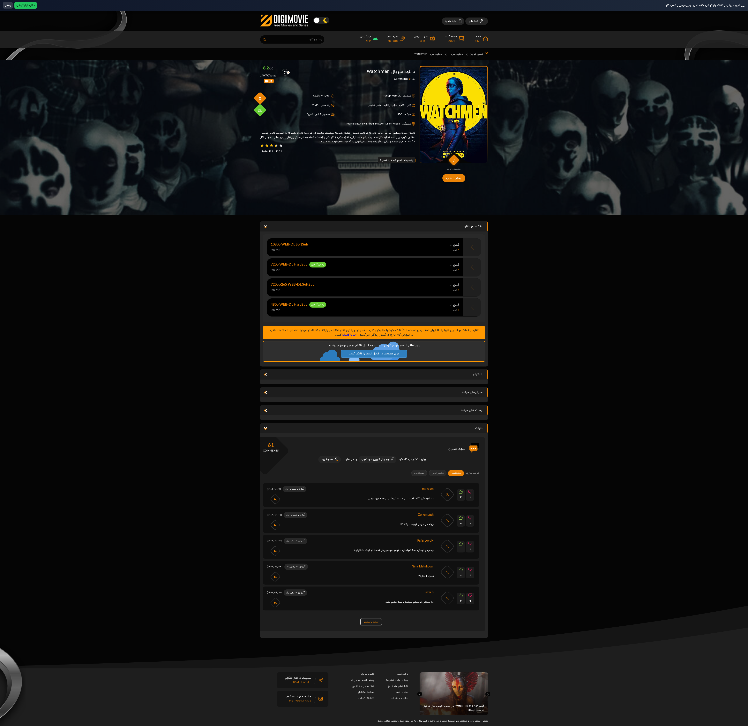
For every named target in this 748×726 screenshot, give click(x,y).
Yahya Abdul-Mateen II (373, 124)
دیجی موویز (476, 54)
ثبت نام (474, 21)
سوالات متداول (366, 692)
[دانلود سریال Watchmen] (453, 115)
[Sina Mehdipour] (447, 572)
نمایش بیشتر (371, 622)
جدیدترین (456, 473)
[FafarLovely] (447, 546)
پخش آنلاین (453, 178)
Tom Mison (393, 124)
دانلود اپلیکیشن (25, 5)
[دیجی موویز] (284, 29)
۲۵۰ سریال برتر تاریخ (363, 686)
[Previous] (419, 694)
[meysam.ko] (447, 494)
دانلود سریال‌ (367, 674)
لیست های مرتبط (471, 410)
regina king (353, 124)
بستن (8, 5)
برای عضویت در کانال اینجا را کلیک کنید (374, 354)
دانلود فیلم (402, 674)
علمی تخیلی (374, 105)
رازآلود (387, 105)
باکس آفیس (401, 692)
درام (395, 105)
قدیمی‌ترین (438, 473)
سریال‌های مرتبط (472, 392)
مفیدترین (419, 473)
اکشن (402, 105)
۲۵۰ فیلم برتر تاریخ (398, 686)
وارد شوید (451, 21)
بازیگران (478, 374)
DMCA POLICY (366, 698)
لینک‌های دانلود (473, 226)
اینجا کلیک (349, 335)
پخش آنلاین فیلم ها (397, 680)
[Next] (487, 694)
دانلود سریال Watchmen (428, 54)
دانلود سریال (456, 54)
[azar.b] (447, 598)
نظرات (479, 428)
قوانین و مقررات (399, 698)
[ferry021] (447, 520)
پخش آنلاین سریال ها (362, 680)
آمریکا (309, 114)
